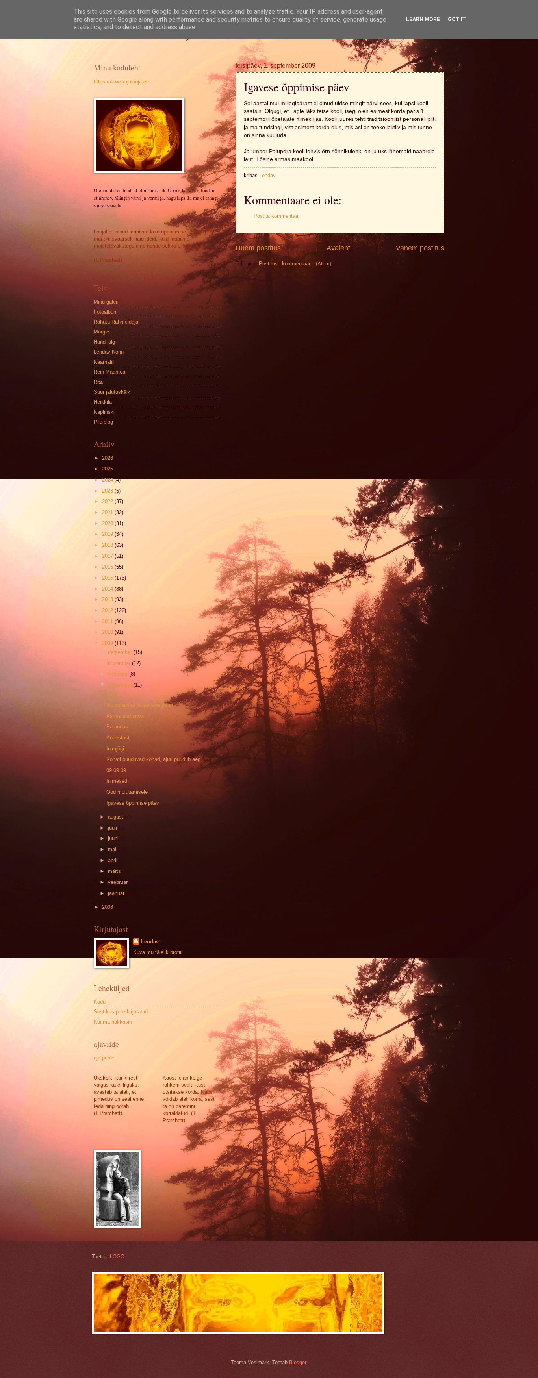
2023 (108, 491)
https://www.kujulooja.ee (121, 82)
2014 (108, 589)
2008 (108, 907)
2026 (108, 458)
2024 (108, 480)
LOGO (117, 1256)
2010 (108, 632)
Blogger (297, 1362)
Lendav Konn (109, 352)
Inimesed (116, 781)
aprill (114, 860)
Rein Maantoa (109, 372)
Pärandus (117, 727)
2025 (108, 469)
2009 (108, 643)
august (116, 817)
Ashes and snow (125, 716)
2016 (108, 567)
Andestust (118, 738)
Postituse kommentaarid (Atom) (295, 264)
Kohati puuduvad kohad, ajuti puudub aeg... (155, 759)
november (120, 663)
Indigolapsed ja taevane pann (139, 705)
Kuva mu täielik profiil (157, 952)
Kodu (100, 1002)
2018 (108, 545)
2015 (108, 578)
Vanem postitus (420, 248)
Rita (98, 382)
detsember (121, 652)
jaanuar (117, 893)
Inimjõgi (115, 749)
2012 (108, 610)
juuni (114, 838)
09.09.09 (116, 770)
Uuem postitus (258, 248)
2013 (108, 599)
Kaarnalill (104, 362)
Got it (457, 19)
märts (115, 871)
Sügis (112, 694)
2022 (108, 501)
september (121, 685)
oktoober (118, 674)
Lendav (150, 942)
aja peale (104, 1058)
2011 (108, 621)
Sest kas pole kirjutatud (121, 1012)
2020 (108, 523)
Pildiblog (103, 422)
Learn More (423, 19)
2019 (108, 534)
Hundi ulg (104, 342)
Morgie (101, 332)
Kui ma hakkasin (113, 1022)
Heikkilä (103, 402)
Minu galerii (107, 302)
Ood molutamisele (127, 792)
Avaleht (338, 248)
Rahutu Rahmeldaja (116, 322)
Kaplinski (104, 412)
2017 (108, 556)
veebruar (118, 882)
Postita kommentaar (277, 216)
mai (113, 849)
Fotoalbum (106, 312)
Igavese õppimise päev (132, 803)
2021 (108, 512)
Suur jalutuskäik (112, 392)
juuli (113, 828)
